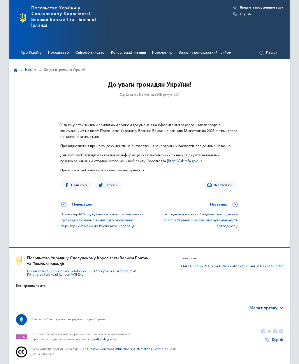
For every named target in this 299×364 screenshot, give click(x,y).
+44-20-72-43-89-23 (231, 266)
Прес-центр (162, 53)
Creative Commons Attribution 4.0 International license (125, 349)
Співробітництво (90, 53)
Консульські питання (128, 53)
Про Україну (31, 53)
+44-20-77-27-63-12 (197, 266)
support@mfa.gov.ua (102, 339)
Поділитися (79, 185)
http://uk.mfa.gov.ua (185, 161)
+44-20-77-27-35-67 (266, 266)
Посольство (58, 53)
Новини (30, 70)
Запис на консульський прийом (205, 53)
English (245, 14)
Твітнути (111, 185)
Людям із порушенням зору (261, 7)
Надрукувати (223, 185)
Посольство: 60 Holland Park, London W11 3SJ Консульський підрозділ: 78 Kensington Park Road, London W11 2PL (81, 272)
